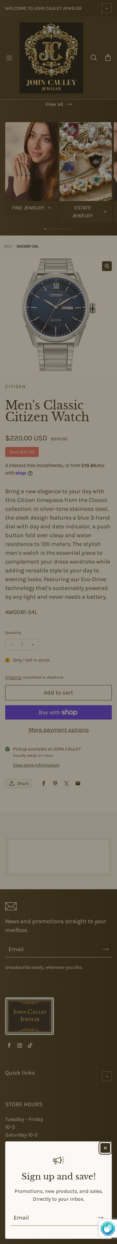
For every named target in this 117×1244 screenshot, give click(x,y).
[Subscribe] (100, 1217)
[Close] (105, 1148)
